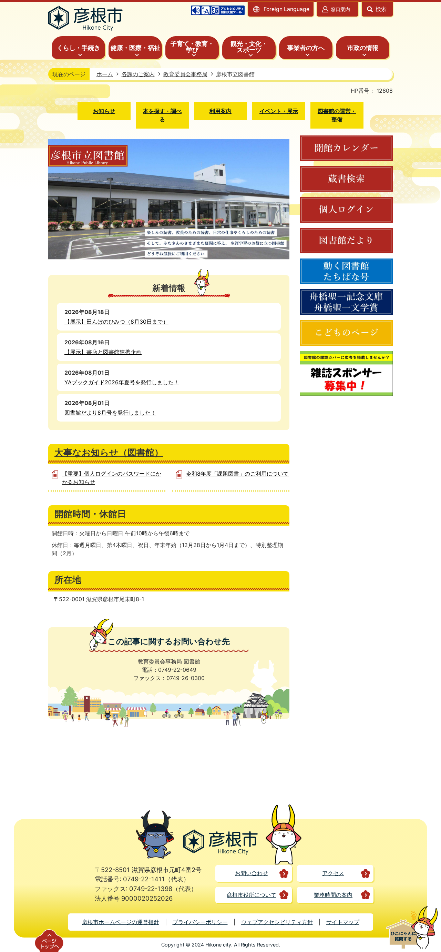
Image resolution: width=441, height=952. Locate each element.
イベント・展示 (278, 111)
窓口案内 (340, 9)
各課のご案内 (138, 74)
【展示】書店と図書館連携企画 (103, 351)
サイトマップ (342, 922)
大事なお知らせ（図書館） (108, 452)
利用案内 (220, 111)
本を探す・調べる (162, 115)
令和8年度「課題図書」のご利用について (237, 473)
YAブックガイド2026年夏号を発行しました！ (121, 382)
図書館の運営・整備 (337, 115)
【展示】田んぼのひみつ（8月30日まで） (116, 321)
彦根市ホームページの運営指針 (120, 922)
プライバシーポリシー (200, 922)
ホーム (104, 74)
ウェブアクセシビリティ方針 (277, 922)
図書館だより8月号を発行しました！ (110, 412)
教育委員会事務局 (185, 74)
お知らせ (104, 111)
